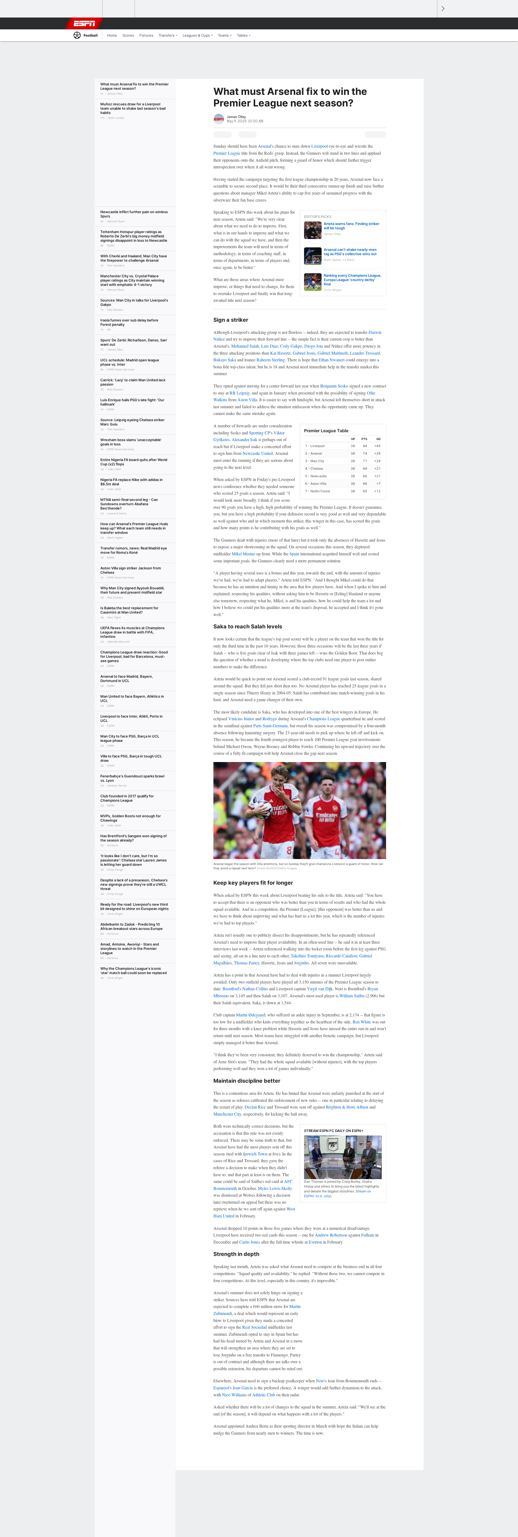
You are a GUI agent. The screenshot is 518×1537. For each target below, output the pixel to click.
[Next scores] (442, 9)
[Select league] (86, 9)
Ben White (362, 1021)
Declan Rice (255, 1107)
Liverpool (319, 146)
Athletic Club (263, 1394)
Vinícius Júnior (241, 718)
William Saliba (351, 995)
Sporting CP (259, 432)
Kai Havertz (280, 353)
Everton (315, 1242)
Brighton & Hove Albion (347, 1107)
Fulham (367, 1235)
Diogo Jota (313, 346)
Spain (294, 553)
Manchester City (227, 1114)
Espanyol (221, 1387)
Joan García (243, 1387)
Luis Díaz (269, 346)
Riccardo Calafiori (341, 955)
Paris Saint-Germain (270, 725)
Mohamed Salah (245, 346)
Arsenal (264, 146)
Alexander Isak (244, 439)
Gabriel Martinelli (333, 353)
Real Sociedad (254, 1327)
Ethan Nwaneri (332, 359)
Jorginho (301, 962)
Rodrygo (270, 718)
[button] (430, 23)
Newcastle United (258, 453)
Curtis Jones (249, 1242)
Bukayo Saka (224, 359)
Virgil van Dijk (320, 988)
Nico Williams (234, 1394)
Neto (320, 1380)
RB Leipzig (240, 393)
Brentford (231, 988)
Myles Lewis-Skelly (275, 1188)
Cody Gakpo (291, 346)
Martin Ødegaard (250, 1014)
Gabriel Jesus (304, 353)
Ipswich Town (255, 1154)
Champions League (323, 718)
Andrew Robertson (331, 1235)
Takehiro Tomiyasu (307, 955)
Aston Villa (247, 399)
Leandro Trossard (365, 353)
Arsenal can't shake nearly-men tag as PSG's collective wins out (350, 251)
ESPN (84, 23)
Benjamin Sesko (334, 386)
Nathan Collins (255, 988)
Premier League (226, 153)
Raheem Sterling (271, 359)
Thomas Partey (246, 962)
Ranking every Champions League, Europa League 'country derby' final (352, 279)
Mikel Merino (243, 553)
